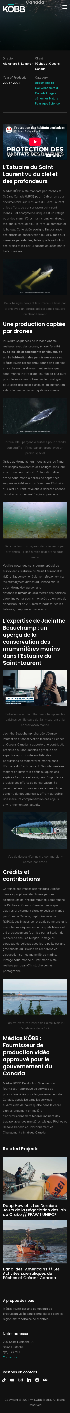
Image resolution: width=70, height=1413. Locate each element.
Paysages (41, 103)
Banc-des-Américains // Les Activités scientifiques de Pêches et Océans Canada (31, 1273)
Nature (53, 98)
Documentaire (44, 83)
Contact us (10, 1357)
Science (54, 103)
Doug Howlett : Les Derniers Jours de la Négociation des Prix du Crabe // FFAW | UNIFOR (34, 1210)
